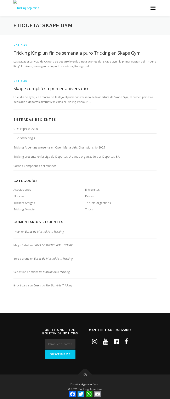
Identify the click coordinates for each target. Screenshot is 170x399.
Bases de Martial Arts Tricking (44, 231)
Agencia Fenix (90, 384)
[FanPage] (126, 341)
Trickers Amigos (24, 203)
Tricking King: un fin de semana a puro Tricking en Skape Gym (76, 53)
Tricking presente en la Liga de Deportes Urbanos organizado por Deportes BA (66, 156)
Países (89, 196)
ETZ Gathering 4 (24, 138)
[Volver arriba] (85, 374)
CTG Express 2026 (25, 129)
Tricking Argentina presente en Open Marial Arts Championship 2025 (59, 147)
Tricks (89, 209)
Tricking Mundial (24, 209)
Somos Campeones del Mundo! (34, 166)
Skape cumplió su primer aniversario (50, 88)
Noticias (20, 45)
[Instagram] (94, 341)
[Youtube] (105, 341)
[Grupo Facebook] (116, 341)
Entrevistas (92, 190)
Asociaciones (22, 190)
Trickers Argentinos (98, 203)
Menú (153, 8)
